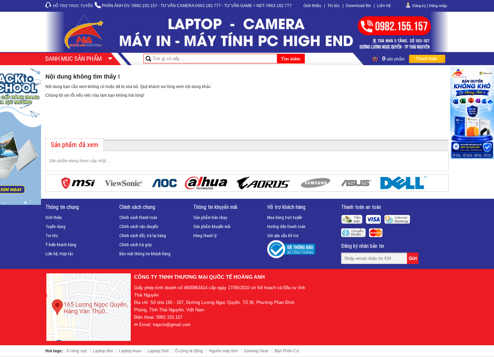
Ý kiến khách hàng (60, 244)
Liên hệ (384, 5)
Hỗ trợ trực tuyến (73, 6)
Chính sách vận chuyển (138, 226)
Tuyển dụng (55, 226)
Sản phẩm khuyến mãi (212, 226)
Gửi (413, 258)
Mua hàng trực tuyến (284, 217)
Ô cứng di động (189, 351)
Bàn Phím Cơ (287, 351)
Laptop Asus (130, 351)
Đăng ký (419, 6)
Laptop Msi (103, 351)
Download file (358, 5)
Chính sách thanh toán (138, 217)
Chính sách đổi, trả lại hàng (142, 235)
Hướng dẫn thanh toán (286, 226)
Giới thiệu (312, 5)
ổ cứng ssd (77, 351)
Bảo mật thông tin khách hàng (144, 253)
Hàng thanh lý (204, 235)
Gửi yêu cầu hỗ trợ (282, 235)
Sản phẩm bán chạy (210, 217)
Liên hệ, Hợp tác (59, 253)
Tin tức (333, 5)
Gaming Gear (256, 351)
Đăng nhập (438, 6)
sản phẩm (394, 58)
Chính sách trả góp (135, 244)
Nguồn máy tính (223, 351)
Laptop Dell (158, 351)
